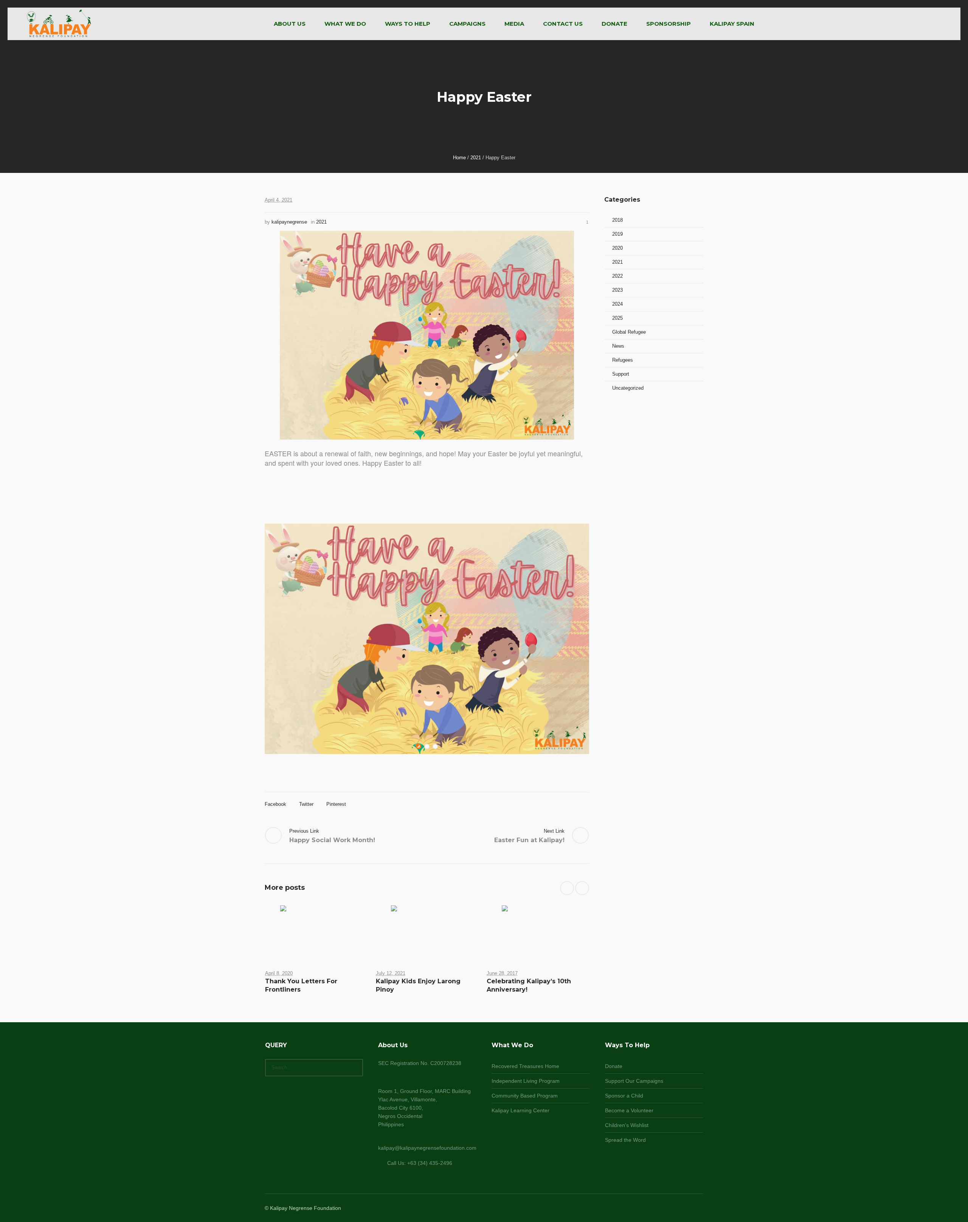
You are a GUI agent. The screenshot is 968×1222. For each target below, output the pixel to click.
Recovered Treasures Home (525, 1066)
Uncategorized (628, 388)
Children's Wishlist (626, 1125)
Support (620, 374)
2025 (617, 318)
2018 (617, 220)
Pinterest (336, 804)
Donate (613, 1066)
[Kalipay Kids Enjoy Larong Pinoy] (427, 931)
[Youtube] (698, 1208)
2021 (475, 157)
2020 (617, 248)
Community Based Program (525, 1096)
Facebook (275, 804)
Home (459, 157)
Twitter (306, 804)
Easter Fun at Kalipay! (529, 840)
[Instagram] (680, 1208)
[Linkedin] (662, 1208)
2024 (617, 304)
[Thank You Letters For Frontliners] (316, 931)
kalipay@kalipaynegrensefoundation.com (427, 1148)
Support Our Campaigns (634, 1081)
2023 (617, 290)
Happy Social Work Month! (332, 840)
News (618, 346)
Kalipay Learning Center (520, 1110)
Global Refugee (629, 332)
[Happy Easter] (427, 335)
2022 (617, 276)
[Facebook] (671, 1208)
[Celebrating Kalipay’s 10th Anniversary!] (538, 931)
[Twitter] (689, 1208)
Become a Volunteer (629, 1110)
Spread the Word (625, 1140)
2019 (617, 234)
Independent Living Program (526, 1081)
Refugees (622, 360)
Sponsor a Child (624, 1096)
